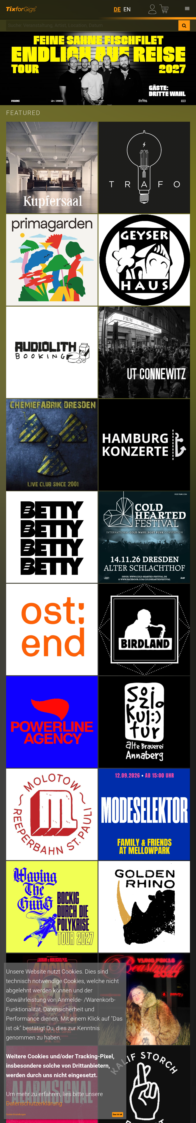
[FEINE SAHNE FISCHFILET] (98, 68)
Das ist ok (117, 1114)
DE (117, 9)
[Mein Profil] (153, 8)
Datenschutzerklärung (34, 1103)
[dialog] (65, 1041)
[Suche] (184, 25)
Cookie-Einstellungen (16, 1114)
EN (127, 9)
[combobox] (92, 25)
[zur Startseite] (21, 9)
